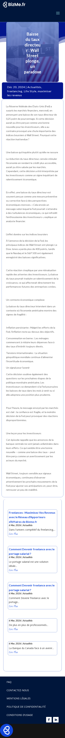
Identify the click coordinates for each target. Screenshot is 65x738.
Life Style (30, 91)
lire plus (13, 534)
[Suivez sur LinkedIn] (56, 719)
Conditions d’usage (20, 715)
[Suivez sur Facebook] (49, 719)
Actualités (34, 87)
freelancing (14, 91)
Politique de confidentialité (26, 706)
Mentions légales (19, 698)
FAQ (9, 682)
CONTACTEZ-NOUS (18, 690)
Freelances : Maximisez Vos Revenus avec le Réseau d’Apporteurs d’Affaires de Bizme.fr (32, 517)
